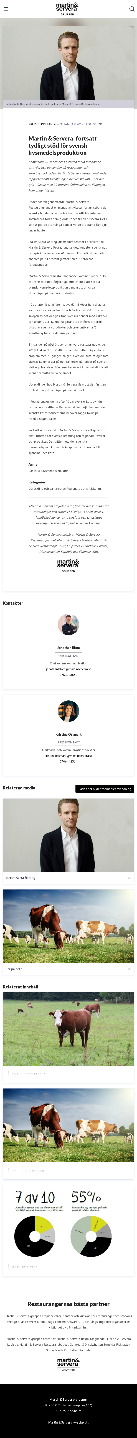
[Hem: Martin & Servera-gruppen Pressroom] (67, 9)
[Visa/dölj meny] (6, 9)
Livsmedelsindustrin (54, 471)
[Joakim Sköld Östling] (68, 835)
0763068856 (68, 675)
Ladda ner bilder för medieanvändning (104, 789)
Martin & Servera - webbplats (68, 1422)
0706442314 (68, 761)
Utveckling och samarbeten (47, 488)
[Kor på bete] (68, 926)
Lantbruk (34, 471)
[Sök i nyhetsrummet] (132, 9)
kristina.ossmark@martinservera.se (68, 756)
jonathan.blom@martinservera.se (68, 669)
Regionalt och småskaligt (84, 488)
